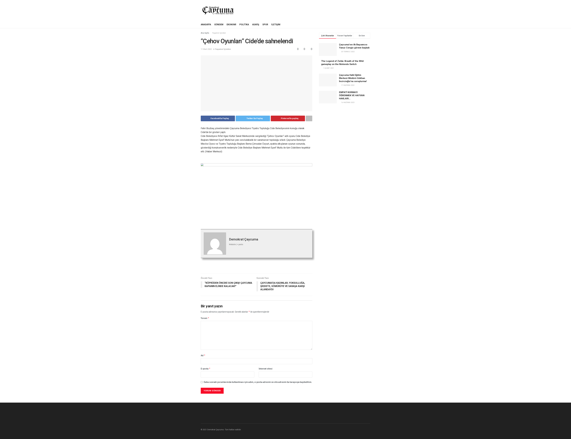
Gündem (218, 24)
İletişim (275, 24)
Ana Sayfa (205, 33)
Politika (244, 24)
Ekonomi (231, 24)
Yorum (205, 318)
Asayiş (255, 24)
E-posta (205, 368)
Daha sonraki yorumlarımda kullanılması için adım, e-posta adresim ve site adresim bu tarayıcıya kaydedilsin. (258, 382)
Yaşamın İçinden (219, 33)
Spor (265, 24)
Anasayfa (206, 24)
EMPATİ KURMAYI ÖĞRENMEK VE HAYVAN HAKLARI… (351, 95)
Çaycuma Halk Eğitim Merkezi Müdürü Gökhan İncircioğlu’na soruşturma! (353, 78)
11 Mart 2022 (206, 49)
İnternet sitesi (265, 369)
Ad (203, 355)
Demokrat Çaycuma (243, 239)
